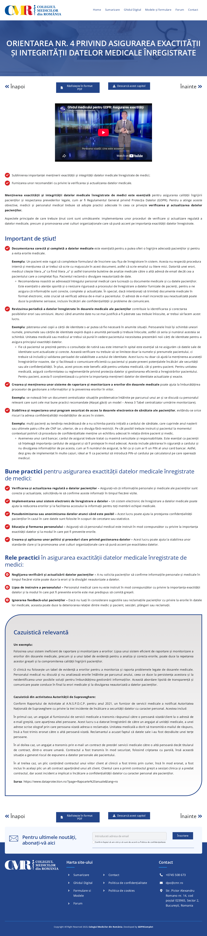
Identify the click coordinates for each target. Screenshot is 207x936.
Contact (114, 875)
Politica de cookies (122, 890)
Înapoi (18, 86)
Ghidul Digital (83, 883)
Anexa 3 (130, 402)
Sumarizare (81, 875)
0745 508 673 (176, 875)
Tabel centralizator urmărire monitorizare (165, 402)
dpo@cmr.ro (174, 883)
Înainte (189, 86)
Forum (77, 903)
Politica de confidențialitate (153, 842)
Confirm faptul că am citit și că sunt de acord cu (130, 842)
